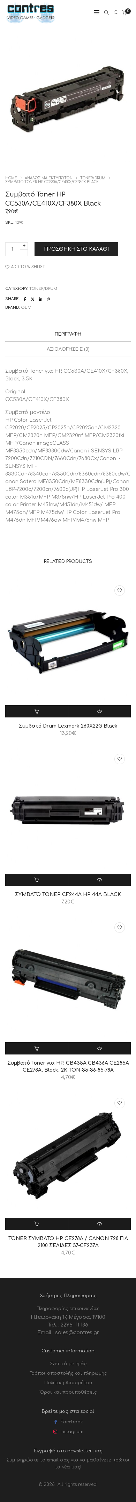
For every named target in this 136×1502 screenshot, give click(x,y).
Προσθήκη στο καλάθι (76, 249)
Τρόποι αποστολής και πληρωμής (68, 1373)
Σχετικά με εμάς (68, 1363)
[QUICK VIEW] (99, 711)
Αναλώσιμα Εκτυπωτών (49, 178)
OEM (26, 307)
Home (11, 178)
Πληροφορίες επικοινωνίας (68, 1308)
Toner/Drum (92, 178)
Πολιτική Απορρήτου (68, 1382)
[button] (36, 711)
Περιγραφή (68, 334)
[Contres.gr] (30, 21)
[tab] (68, 334)
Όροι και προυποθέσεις (68, 1392)
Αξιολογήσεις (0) (68, 349)
